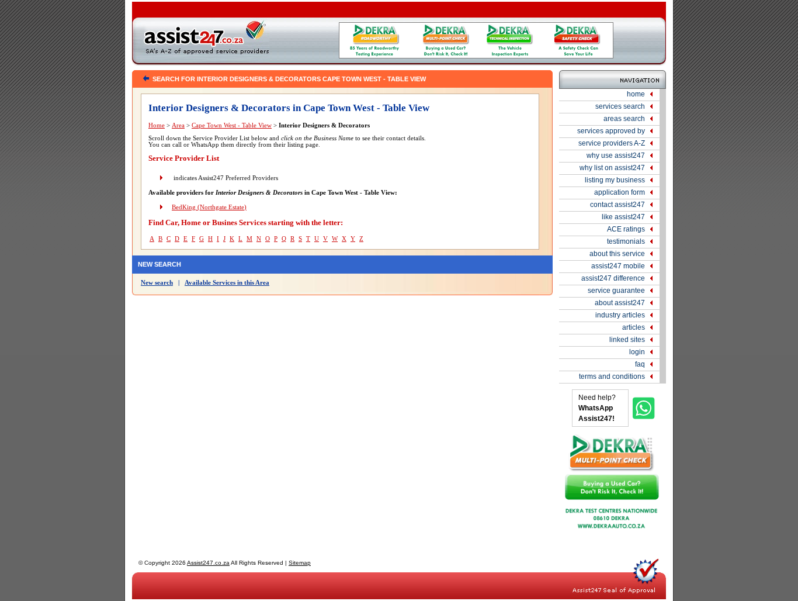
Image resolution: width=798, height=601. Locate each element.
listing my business (615, 180)
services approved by (611, 131)
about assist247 (620, 303)
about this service (617, 254)
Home (156, 125)
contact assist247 (617, 205)
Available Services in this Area (227, 282)
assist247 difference (613, 278)
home (636, 94)
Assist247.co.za (208, 562)
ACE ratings (626, 229)
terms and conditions (612, 376)
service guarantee (616, 290)
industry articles (620, 315)
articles (633, 327)
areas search (624, 119)
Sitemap (300, 562)
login (637, 352)
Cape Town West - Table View (232, 125)
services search (620, 106)
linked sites (627, 340)
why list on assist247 (612, 168)
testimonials (626, 241)
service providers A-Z (611, 143)
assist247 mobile (618, 266)
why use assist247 (616, 155)
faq (640, 364)
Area (178, 125)
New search (157, 282)
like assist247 (623, 217)
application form (619, 192)
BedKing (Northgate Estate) (209, 207)
